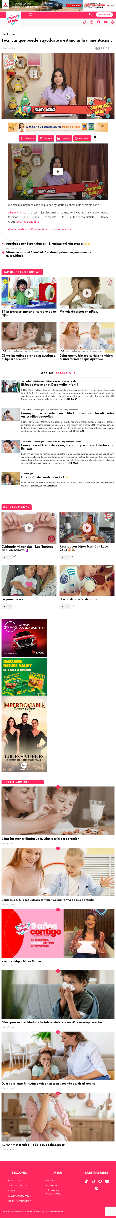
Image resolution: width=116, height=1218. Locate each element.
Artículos (7, 351)
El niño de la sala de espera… (81, 599)
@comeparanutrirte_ (28, 221)
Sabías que (65, 373)
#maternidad (49, 229)
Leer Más (72, 399)
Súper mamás (38, 351)
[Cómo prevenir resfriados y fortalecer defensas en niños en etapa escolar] (58, 994)
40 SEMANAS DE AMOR (19, 1196)
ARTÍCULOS (14, 1180)
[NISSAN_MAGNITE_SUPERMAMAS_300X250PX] (24, 656)
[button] (30, 14)
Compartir (5, 57)
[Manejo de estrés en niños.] (87, 293)
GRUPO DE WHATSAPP (19, 1201)
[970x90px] (58, 130)
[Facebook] (98, 22)
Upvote (4, 557)
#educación (65, 229)
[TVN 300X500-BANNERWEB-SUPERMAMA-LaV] (24, 771)
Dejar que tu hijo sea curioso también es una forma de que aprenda (86, 357)
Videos (6, 307)
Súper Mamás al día (71, 442)
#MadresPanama (30, 229)
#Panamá (14, 229)
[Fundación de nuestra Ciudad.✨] (11, 478)
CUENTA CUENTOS (17, 1185)
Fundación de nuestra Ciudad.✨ (44, 477)
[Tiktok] (84, 22)
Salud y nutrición (22, 351)
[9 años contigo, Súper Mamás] (58, 933)
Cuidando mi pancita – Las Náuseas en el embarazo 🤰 (27, 548)
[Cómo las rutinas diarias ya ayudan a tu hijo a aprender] (29, 337)
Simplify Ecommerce (53, 1211)
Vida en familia (69, 381)
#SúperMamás (17, 212)
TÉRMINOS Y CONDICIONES (53, 1192)
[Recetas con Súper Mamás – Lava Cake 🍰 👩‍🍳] (87, 528)
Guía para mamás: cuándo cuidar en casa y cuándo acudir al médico (48, 1083)
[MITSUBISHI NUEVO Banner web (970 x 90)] (58, 10)
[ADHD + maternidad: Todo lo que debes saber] (58, 1117)
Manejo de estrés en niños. (79, 311)
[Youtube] (105, 22)
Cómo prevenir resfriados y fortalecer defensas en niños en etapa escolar (52, 1022)
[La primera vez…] (29, 580)
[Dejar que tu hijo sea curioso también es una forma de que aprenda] (87, 337)
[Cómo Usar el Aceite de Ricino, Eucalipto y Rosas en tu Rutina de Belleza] (11, 446)
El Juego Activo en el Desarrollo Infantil (49, 384)
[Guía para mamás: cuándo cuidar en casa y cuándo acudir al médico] (58, 1056)
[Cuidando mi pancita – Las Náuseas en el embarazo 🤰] (29, 528)
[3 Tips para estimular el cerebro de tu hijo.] (29, 293)
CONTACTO (52, 1185)
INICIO (49, 1180)
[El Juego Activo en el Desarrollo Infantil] (11, 386)
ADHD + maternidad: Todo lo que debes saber (33, 1144)
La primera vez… (14, 599)
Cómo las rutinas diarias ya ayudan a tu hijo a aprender (40, 838)
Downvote (10, 557)
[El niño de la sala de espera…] (87, 580)
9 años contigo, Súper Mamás (22, 961)
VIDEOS (11, 1190)
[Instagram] (91, 22)
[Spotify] (112, 22)
